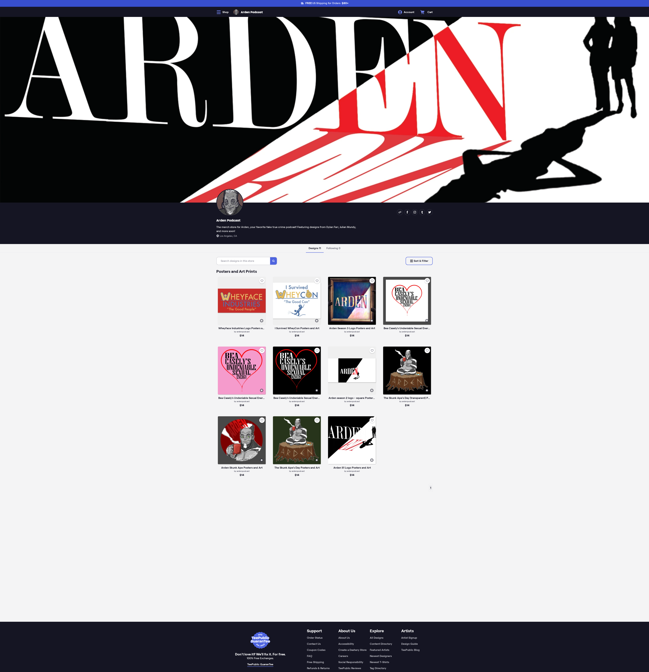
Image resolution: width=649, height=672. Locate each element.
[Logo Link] (236, 12)
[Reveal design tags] (261, 320)
